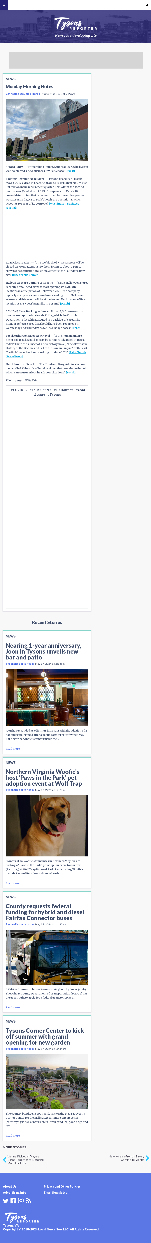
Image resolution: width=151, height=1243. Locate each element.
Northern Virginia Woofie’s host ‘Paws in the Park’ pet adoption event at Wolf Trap (44, 777)
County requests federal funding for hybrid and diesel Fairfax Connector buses (45, 911)
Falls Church (42, 390)
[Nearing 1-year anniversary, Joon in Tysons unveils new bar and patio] (47, 697)
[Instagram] (21, 1200)
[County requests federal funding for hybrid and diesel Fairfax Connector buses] (47, 957)
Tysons (55, 394)
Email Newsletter (56, 1192)
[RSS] (28, 1200)
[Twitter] (5, 1201)
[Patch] (65, 303)
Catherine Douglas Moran (23, 93)
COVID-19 (20, 390)
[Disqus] (47, 461)
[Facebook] (13, 1200)
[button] (147, 5)
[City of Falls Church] (25, 275)
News (10, 79)
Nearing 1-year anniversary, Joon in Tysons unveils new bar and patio (43, 651)
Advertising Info (14, 1192)
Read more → (14, 748)
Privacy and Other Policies (62, 1186)
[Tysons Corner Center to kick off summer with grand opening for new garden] (47, 1081)
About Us (9, 1186)
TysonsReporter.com (20, 663)
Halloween (64, 390)
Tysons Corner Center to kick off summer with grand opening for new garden (45, 1036)
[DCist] (70, 171)
